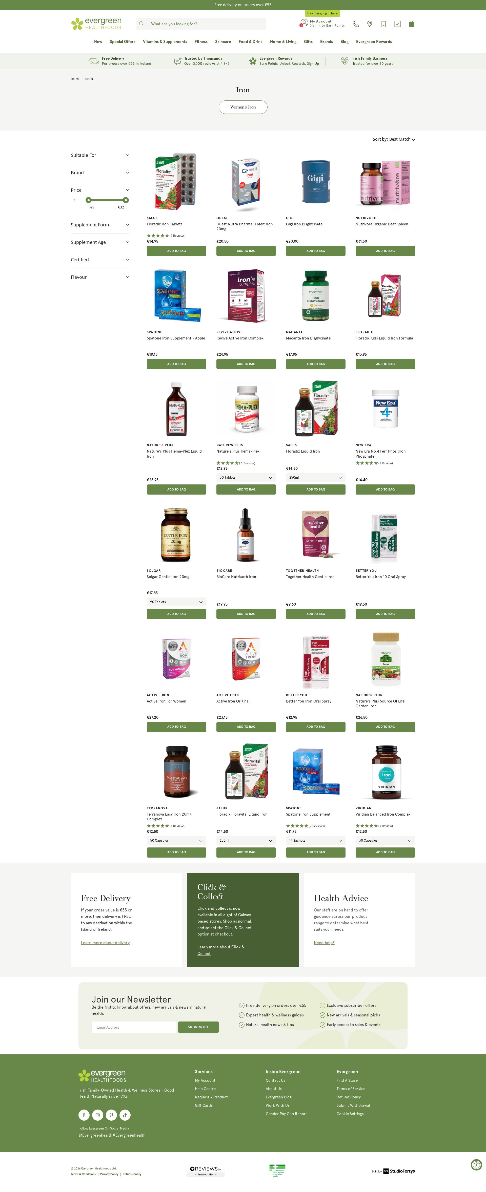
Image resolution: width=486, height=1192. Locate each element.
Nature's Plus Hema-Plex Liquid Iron (174, 454)
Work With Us (278, 1105)
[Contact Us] (356, 24)
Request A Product (211, 1097)
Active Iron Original (233, 701)
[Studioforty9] (393, 1172)
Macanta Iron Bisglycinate (308, 338)
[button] (176, 236)
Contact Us (275, 1080)
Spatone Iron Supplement (308, 814)
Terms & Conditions (83, 1174)
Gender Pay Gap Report (286, 1114)
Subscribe (198, 1027)
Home (75, 79)
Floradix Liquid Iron (303, 451)
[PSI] (277, 1176)
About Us (274, 1089)
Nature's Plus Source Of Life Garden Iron (380, 704)
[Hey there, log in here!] (304, 24)
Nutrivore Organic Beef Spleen (382, 224)
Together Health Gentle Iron (310, 576)
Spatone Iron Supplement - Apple (176, 338)
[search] (141, 24)
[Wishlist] (383, 24)
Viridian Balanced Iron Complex (383, 814)
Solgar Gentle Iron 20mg (168, 576)
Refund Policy (349, 1097)
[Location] (370, 24)
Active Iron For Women (166, 701)
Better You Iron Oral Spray (308, 701)
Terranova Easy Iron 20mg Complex (169, 817)
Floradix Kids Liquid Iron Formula (384, 338)
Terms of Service (351, 1089)
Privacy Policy (109, 1174)
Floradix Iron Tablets (165, 224)
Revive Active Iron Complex (240, 338)
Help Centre (205, 1089)
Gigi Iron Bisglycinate (304, 224)
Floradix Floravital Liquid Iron (242, 814)
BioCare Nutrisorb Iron (236, 576)
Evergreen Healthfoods (96, 1168)
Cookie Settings (350, 1114)
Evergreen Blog (279, 1097)
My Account (205, 1080)
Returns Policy (132, 1174)
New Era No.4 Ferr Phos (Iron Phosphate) (381, 454)
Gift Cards (204, 1105)
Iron (89, 79)
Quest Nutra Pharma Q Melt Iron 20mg (244, 226)
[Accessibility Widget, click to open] (476, 1164)
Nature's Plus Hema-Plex (237, 451)
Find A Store (347, 1080)
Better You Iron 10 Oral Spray (381, 576)
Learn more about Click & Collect (220, 950)
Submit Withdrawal (353, 1105)
